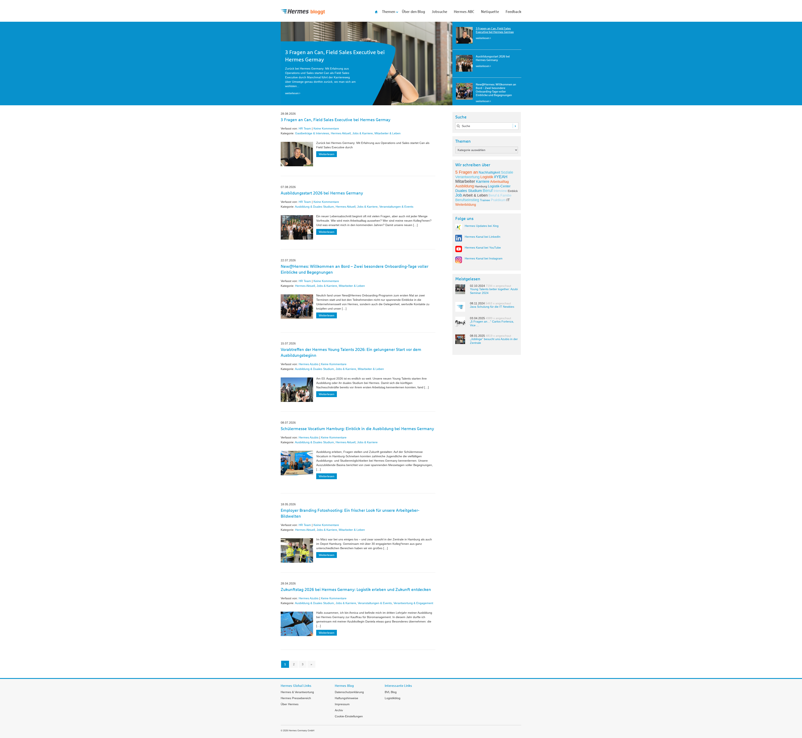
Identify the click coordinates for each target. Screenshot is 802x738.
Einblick (513, 191)
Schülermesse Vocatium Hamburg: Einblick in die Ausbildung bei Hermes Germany (357, 429)
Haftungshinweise (346, 698)
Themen (388, 12)
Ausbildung (464, 186)
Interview (500, 191)
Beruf (488, 190)
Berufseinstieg (467, 200)
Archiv (339, 710)
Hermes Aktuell (341, 133)
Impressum (342, 704)
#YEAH (500, 176)
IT (508, 200)
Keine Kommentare (326, 128)
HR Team (305, 128)
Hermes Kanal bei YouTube (483, 247)
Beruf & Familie (500, 195)
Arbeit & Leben (475, 195)
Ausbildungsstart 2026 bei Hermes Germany (322, 193)
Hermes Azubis (309, 364)
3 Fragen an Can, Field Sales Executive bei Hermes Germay (335, 120)
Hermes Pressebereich (296, 698)
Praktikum (498, 200)
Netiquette (490, 12)
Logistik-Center (499, 186)
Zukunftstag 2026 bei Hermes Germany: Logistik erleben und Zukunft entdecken (356, 590)
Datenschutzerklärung (349, 692)
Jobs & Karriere (362, 133)
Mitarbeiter (465, 181)
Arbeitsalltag (499, 181)
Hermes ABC (464, 12)
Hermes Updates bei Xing (482, 225)
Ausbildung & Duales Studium (314, 206)
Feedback (513, 12)
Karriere (482, 181)
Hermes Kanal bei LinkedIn (482, 236)
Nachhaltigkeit (489, 172)
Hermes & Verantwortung (297, 692)
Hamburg (481, 186)
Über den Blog (413, 12)
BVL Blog (391, 692)
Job (458, 195)
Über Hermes (289, 704)
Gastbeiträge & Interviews (312, 133)
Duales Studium (468, 191)
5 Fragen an (466, 172)
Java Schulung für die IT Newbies (492, 306)
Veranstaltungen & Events (396, 206)
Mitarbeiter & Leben (387, 133)
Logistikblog (392, 698)
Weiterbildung (465, 204)
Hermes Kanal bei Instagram (484, 258)
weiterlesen (482, 38)
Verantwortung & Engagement (413, 603)
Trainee (485, 200)
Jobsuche (439, 12)
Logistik (486, 177)
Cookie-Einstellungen (349, 716)
